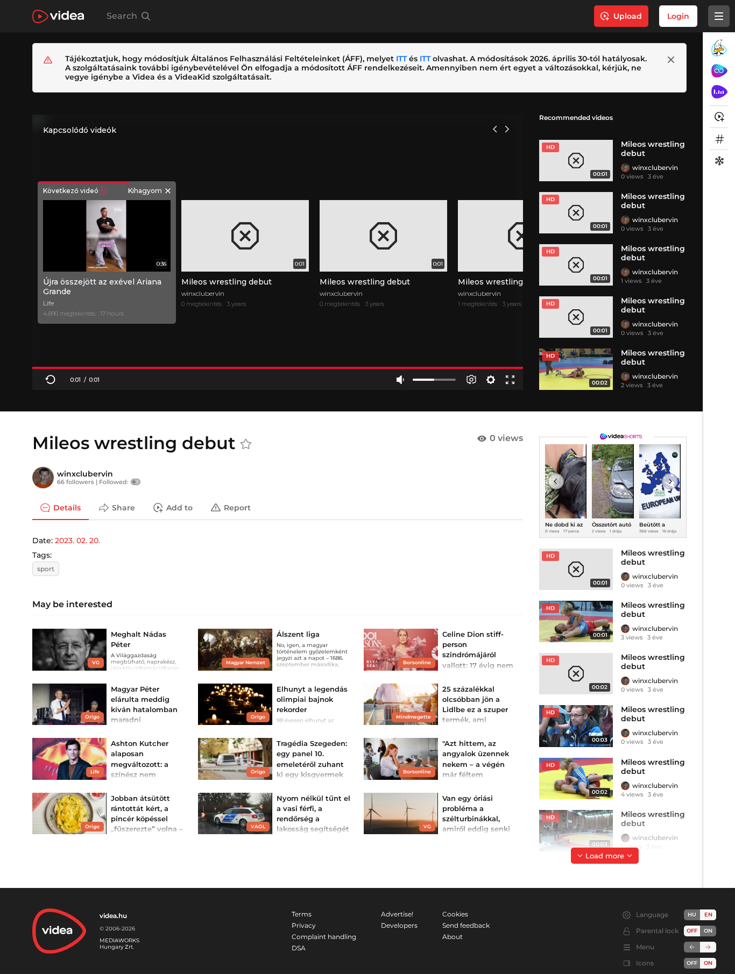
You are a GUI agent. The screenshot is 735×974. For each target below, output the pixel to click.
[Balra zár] (692, 947)
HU (692, 914)
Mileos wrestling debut (653, 148)
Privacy (304, 925)
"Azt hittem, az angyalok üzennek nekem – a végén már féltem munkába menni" (475, 764)
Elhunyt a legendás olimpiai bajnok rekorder (312, 699)
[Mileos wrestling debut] (576, 160)
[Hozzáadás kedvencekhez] (246, 444)
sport (45, 569)
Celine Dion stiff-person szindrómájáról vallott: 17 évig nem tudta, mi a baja (477, 655)
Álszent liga (298, 634)
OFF (692, 962)
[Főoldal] (58, 16)
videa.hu (113, 916)
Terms (302, 914)
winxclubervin (655, 167)
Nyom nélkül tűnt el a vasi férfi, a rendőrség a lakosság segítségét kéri (313, 819)
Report (237, 507)
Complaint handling (324, 937)
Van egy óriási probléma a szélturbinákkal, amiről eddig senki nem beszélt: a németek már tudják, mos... (476, 829)
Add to (179, 507)
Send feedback (466, 925)
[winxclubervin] (625, 167)
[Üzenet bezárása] (671, 59)
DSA (299, 948)
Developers (399, 925)
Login (678, 16)
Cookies (455, 914)
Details (67, 507)
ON (708, 930)
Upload (627, 16)
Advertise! (397, 914)
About (452, 937)
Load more (604, 855)
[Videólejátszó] (277, 252)
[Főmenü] (719, 16)
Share (123, 507)
